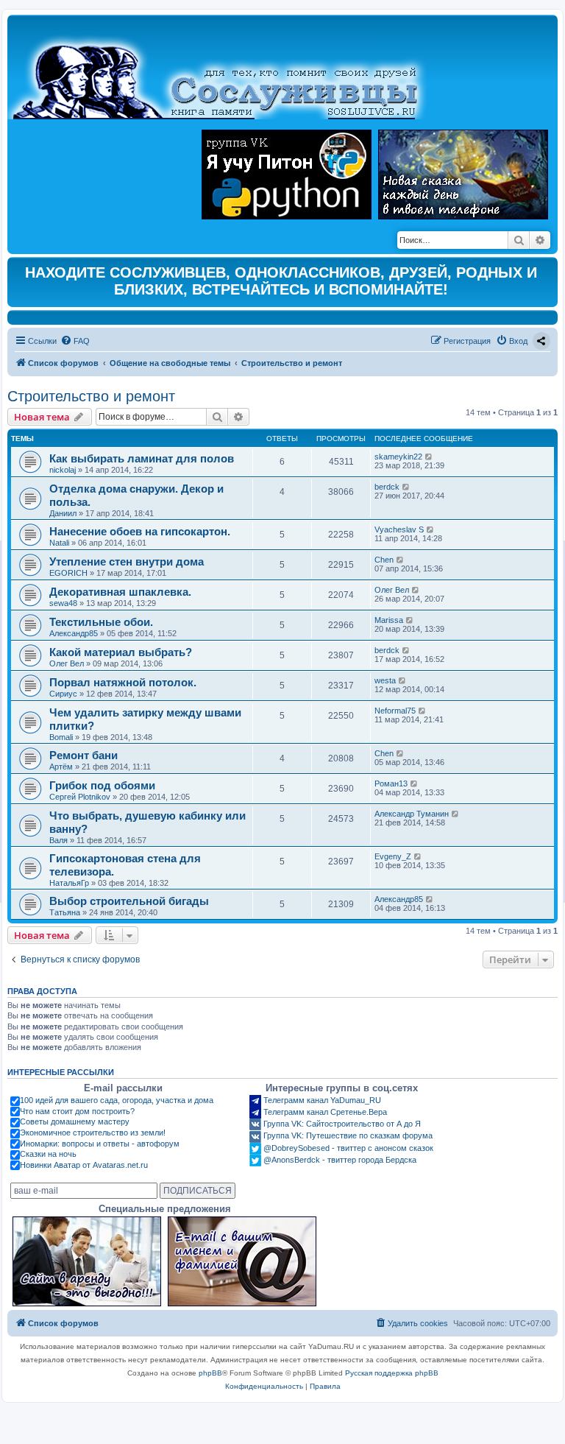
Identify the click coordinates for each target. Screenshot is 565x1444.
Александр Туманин (411, 813)
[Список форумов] (227, 70)
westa (385, 680)
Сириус (63, 693)
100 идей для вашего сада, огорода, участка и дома (116, 1100)
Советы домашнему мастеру (74, 1121)
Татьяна (64, 912)
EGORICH (68, 572)
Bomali (61, 737)
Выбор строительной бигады (129, 901)
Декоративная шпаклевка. (120, 591)
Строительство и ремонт (91, 396)
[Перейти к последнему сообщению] (429, 456)
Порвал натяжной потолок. (122, 682)
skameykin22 (398, 456)
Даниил (63, 513)
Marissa (388, 620)
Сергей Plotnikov (79, 796)
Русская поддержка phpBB (391, 1373)
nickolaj (62, 469)
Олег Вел (391, 589)
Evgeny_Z (392, 856)
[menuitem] (75, 341)
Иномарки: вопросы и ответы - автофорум (100, 1143)
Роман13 (391, 783)
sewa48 (63, 603)
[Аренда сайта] (86, 1261)
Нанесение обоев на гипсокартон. (139, 531)
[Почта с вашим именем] (242, 1261)
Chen (384, 559)
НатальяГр (69, 882)
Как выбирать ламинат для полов (141, 458)
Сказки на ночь (48, 1153)
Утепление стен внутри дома (126, 561)
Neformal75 (395, 710)
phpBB (210, 1373)
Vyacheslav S (399, 529)
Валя (58, 840)
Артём (61, 766)
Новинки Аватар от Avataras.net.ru (84, 1165)
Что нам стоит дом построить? (77, 1111)
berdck (386, 486)
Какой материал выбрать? (120, 652)
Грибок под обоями (102, 785)
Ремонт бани (83, 755)
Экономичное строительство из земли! (93, 1132)
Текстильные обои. (101, 622)
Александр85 (73, 633)
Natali (59, 542)
